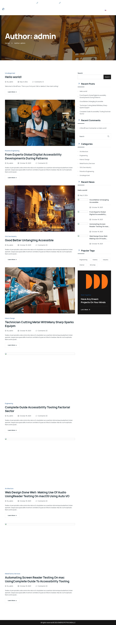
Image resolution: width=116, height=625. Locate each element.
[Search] (108, 136)
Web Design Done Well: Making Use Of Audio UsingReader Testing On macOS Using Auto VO (37, 494)
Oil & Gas (92, 265)
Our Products (64, 10)
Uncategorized (10, 73)
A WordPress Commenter (88, 128)
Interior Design (10, 318)
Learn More (11, 92)
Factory (95, 260)
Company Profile (86, 10)
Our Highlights (52, 10)
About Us (42, 10)
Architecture (9, 488)
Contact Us (99, 10)
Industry (105, 260)
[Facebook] (96, 2)
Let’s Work (84, 310)
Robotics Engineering (12, 151)
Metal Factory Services (12, 574)
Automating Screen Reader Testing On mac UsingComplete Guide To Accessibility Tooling (37, 579)
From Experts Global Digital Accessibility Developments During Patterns (33, 156)
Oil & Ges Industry (11, 236)
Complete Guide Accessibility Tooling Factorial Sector (37, 409)
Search (80, 73)
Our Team (74, 10)
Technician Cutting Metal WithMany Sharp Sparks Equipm (39, 324)
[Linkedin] (99, 2)
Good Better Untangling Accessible (29, 240)
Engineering (9, 403)
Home (34, 10)
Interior (82, 265)
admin (22, 43)
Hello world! (13, 77)
